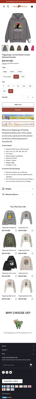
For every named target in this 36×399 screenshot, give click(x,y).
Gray (16, 76)
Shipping (4, 63)
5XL (11, 91)
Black (12, 71)
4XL (4, 91)
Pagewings (8, 393)
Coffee (20, 71)
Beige (5, 71)
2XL (24, 86)
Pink (23, 76)
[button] (4, 6)
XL (18, 86)
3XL (30, 86)
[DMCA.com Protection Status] (7, 398)
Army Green (7, 76)
